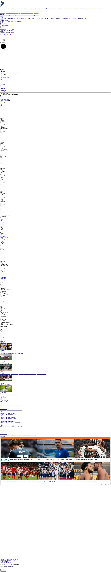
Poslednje (4, 72)
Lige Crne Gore (71, 8)
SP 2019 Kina (39, 10)
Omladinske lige (43, 8)
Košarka (10, 21)
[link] (55, 105)
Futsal (53, 8)
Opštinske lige (37, 8)
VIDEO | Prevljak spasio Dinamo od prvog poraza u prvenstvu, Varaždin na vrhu (54, 459)
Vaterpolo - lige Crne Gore (35, 18)
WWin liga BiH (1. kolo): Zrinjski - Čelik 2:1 (8, 414)
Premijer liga (7, 10)
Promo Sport (68, 18)
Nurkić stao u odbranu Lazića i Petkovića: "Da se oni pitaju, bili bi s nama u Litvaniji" (53, 482)
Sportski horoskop (74, 18)
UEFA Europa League (4, 99)
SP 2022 (97, 8)
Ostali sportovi (56, 18)
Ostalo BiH (62, 8)
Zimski (1, 18)
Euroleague (2, 236)
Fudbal (2, 21)
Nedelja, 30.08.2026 (4, 49)
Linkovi (1, 562)
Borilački (20, 18)
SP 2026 (100, 8)
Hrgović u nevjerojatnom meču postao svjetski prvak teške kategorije (89, 481)
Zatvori (2, 569)
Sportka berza (8, 562)
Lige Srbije (66, 8)
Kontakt (8, 560)
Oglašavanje (12, 560)
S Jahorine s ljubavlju (4, 20)
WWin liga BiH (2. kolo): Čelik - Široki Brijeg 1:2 (9, 405)
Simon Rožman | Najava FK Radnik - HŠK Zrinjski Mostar (11, 410)
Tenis (10, 18)
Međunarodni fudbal (78, 8)
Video (48, 18)
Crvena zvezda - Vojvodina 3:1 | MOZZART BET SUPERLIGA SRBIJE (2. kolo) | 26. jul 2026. (18, 435)
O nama (3, 559)
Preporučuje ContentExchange (105, 484)
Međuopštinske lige (30, 8)
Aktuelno (9, 72)
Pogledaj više (2, 436)
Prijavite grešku (3, 561)
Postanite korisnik (3, 560)
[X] (7, 34)
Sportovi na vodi (43, 18)
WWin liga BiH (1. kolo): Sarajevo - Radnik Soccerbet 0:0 (11, 422)
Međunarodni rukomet (29, 13)
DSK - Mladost (4, 401)
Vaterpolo (28, 18)
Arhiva (2, 69)
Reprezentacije (85, 8)
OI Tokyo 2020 (80, 18)
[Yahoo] (10, 34)
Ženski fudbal (48, 8)
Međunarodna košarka (27, 10)
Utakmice (4, 39)
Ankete (5, 562)
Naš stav (64, 18)
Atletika (16, 18)
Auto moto (13, 18)
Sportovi (2, 90)
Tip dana (85, 18)
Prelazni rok (90, 8)
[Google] (1, 34)
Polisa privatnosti (15, 559)
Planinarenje (24, 18)
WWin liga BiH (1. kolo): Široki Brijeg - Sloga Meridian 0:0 (11, 426)
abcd (1, 400)
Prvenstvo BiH (3, 277)
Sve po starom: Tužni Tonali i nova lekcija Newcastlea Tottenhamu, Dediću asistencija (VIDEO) (17, 460)
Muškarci (5, 100)
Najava (13, 72)
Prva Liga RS (2, 13)
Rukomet (20, 21)
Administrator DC (3, 404)
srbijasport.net (9, 566)
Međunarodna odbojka (29, 15)
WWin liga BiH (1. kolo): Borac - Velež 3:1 (8, 418)
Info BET (60, 18)
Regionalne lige (19, 8)
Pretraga (7, 561)
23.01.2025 (2, 91)
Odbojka (15, 21)
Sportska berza (6, 18)
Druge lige (14, 8)
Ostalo (11, 10)
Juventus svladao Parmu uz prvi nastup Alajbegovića (85, 459)
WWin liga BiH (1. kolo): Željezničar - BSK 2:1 (9, 430)
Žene (5, 278)
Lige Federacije (57, 8)
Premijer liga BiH (3, 8)
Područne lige (24, 8)
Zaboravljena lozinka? (4, 30)
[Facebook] (4, 34)
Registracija (11, 30)
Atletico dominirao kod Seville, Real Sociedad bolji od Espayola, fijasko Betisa (17, 481)
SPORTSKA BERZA (4, 25)
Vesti (1, 6)
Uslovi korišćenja (9, 559)
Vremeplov (51, 18)
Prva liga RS (9, 8)
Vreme (5, 90)
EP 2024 (94, 8)
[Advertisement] (55, 60)
